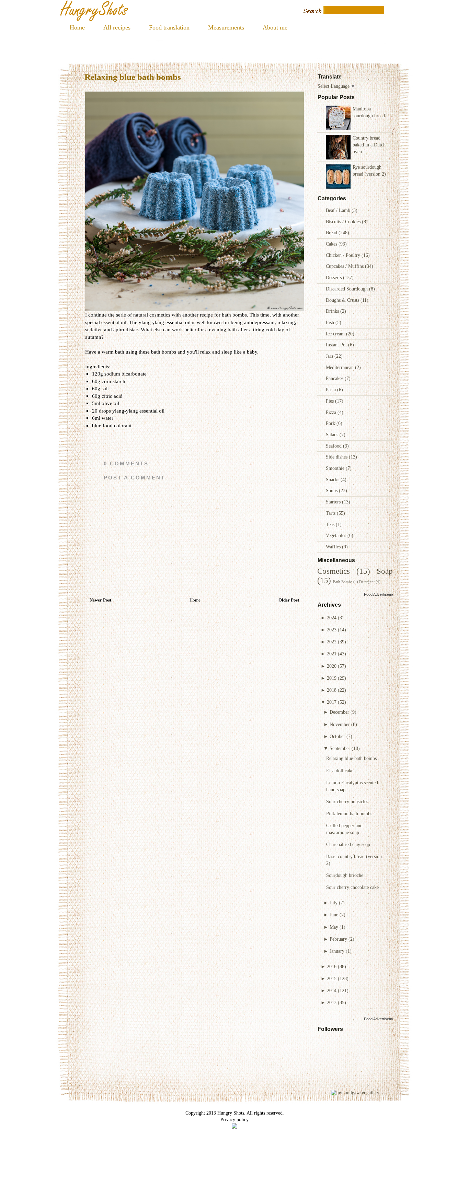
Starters (334, 501)
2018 (331, 690)
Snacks (333, 479)
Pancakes (335, 378)
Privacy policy (234, 1119)
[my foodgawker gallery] (355, 1092)
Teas (331, 524)
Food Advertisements (381, 594)
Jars (330, 356)
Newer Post (100, 600)
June (334, 914)
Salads (333, 434)
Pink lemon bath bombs (349, 813)
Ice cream (336, 333)
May (334, 927)
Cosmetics (333, 571)
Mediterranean (340, 367)
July (334, 902)
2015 (331, 978)
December (339, 712)
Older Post (288, 600)
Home (77, 27)
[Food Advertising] (234, 1127)
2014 (331, 990)
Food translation (169, 27)
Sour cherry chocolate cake (352, 887)
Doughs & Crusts (343, 300)
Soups (332, 490)
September (340, 748)
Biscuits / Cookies (344, 221)
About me (275, 27)
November (340, 724)
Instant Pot (337, 344)
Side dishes (337, 457)
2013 (331, 1002)
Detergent (367, 582)
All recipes (116, 27)
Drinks (333, 311)
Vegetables (336, 535)
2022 (331, 641)
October (337, 736)
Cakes (332, 244)
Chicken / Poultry (344, 255)
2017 (331, 702)
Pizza (332, 412)
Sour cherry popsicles (347, 801)
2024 (331, 617)
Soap (385, 571)
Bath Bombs (342, 582)
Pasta (331, 389)
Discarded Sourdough (347, 289)
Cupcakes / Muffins (345, 266)
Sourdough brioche (344, 875)
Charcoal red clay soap (348, 844)
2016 (331, 966)
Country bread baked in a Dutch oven (369, 144)
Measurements (226, 27)
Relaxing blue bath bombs (351, 758)
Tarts (331, 513)
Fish (330, 322)
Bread (332, 232)
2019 (331, 678)
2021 (331, 653)
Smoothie (336, 468)
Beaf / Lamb (339, 210)
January (337, 951)
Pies (330, 401)
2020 (331, 666)
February (338, 939)
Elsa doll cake (339, 770)
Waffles (334, 546)
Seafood (334, 446)
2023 (331, 629)
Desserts (334, 277)
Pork (331, 423)
